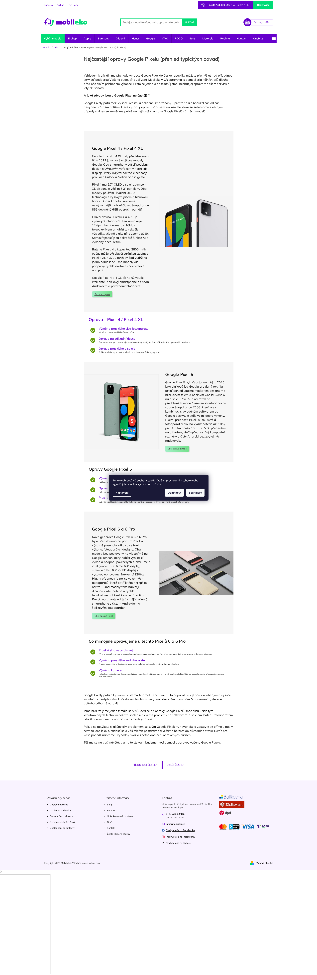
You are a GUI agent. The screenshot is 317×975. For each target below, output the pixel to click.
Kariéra (111, 810)
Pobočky (48, 4)
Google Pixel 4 (106, 148)
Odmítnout (174, 492)
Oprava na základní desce (117, 338)
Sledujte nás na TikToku (178, 843)
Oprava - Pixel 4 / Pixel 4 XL (116, 319)
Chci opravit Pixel (104, 615)
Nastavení (121, 492)
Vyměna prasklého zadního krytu (122, 660)
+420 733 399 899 (175, 813)
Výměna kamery (110, 670)
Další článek (176, 764)
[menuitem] (53, 38)
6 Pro (130, 529)
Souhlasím (195, 492)
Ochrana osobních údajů (63, 822)
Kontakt (111, 827)
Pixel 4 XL (133, 148)
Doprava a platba (59, 804)
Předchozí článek (144, 764)
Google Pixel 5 (179, 374)
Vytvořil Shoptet (264, 862)
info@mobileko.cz (175, 823)
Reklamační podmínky (61, 816)
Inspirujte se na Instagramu (180, 836)
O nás (110, 822)
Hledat (189, 22)
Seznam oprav (102, 294)
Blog (109, 804)
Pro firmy (73, 4)
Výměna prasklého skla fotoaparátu (123, 328)
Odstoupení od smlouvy (62, 827)
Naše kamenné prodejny (120, 816)
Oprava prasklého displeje (117, 348)
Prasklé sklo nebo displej (116, 650)
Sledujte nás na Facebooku (180, 830)
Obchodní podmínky (60, 810)
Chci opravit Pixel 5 (177, 448)
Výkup (60, 4)
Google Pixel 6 (106, 529)
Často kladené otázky (118, 833)
